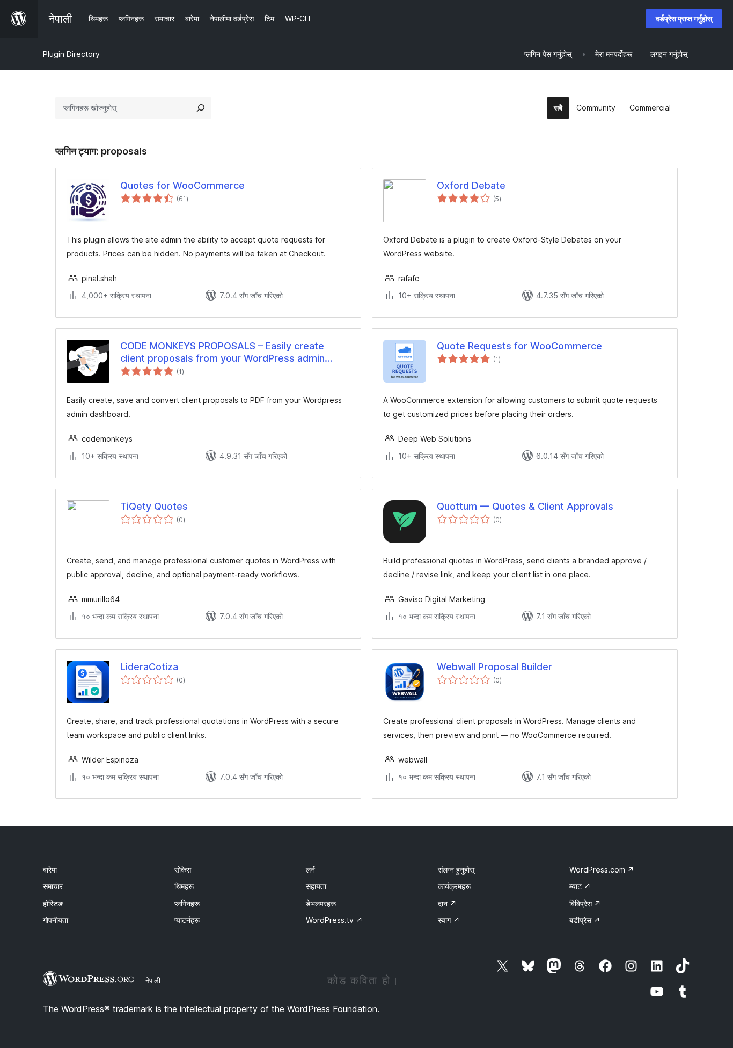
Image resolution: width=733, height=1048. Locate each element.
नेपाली (152, 980)
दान (447, 903)
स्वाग (449, 920)
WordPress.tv (334, 920)
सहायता (316, 886)
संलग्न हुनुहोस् (456, 869)
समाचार (53, 886)
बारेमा (50, 869)
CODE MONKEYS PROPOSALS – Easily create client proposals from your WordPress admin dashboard (222, 352)
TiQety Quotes (154, 506)
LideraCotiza (149, 666)
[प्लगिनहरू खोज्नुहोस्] (200, 108)
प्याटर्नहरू (187, 920)
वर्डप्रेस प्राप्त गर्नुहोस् (684, 18)
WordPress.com (601, 869)
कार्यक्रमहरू (454, 886)
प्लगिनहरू (187, 903)
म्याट (580, 886)
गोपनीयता (55, 920)
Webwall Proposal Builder (494, 666)
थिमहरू (184, 886)
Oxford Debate (471, 185)
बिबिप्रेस (585, 903)
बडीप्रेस (584, 920)
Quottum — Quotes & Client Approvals (525, 506)
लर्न (310, 869)
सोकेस (182, 869)
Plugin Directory (71, 53)
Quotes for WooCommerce (182, 185)
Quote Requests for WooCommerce (519, 345)
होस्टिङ (53, 903)
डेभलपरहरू (321, 903)
